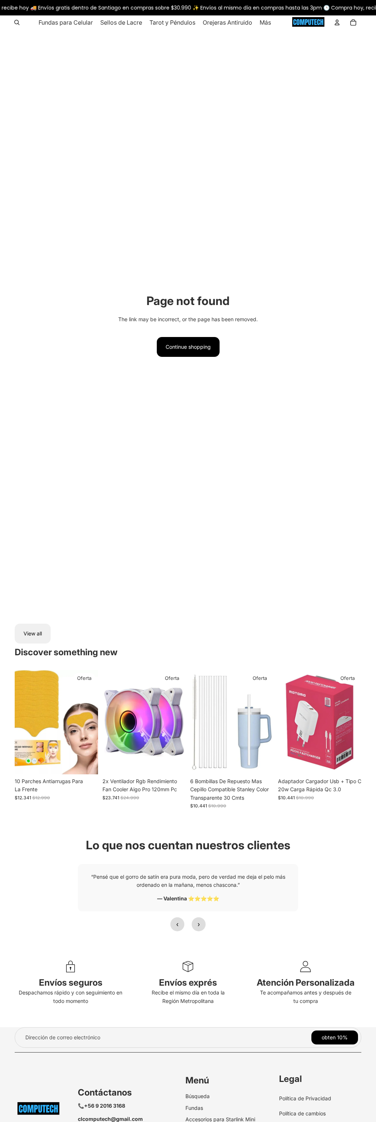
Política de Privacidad (305, 1098)
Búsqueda (197, 1096)
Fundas (194, 1108)
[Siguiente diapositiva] (180, 722)
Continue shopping (188, 347)
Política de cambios (302, 1113)
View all (33, 633)
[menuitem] (66, 22)
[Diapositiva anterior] (108, 722)
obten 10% (335, 1037)
